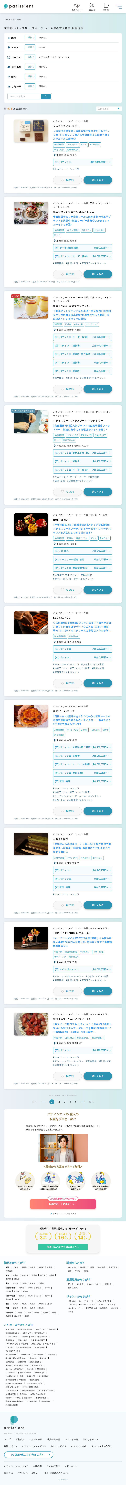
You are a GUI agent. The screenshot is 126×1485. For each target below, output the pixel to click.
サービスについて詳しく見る (64, 1214)
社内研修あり (11, 1376)
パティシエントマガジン (34, 1446)
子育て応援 (10, 1329)
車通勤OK (41, 1369)
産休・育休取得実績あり (14, 1401)
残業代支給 (10, 1362)
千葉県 (34, 1275)
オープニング (41, 1329)
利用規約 (8, 1473)
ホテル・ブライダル (104, 1301)
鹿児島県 (17, 1316)
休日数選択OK (32, 1401)
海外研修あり (40, 1372)
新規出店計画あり (12, 1333)
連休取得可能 (11, 1394)
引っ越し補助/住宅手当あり (16, 1358)
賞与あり (43, 1358)
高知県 (41, 1308)
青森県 (38, 1288)
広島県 (15, 1304)
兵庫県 (24, 1267)
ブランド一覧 (71, 1439)
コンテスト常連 (12, 1337)
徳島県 (32, 1308)
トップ (7, 19)
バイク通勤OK (11, 1372)
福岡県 (20, 1312)
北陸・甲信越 (10, 1296)
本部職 (77, 1271)
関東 (7, 1275)
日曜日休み (28, 1398)
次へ (91, 1102)
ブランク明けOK (12, 1390)
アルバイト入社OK (46, 1390)
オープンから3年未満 (39, 1337)
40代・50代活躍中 (28, 1390)
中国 (7, 1304)
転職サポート (10, 1446)
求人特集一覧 (53, 1439)
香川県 (24, 1308)
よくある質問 (53, 1466)
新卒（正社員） (73, 1288)
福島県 (25, 1291)
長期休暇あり (46, 1401)
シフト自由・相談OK (23, 1347)
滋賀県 (32, 1267)
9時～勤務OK (39, 1354)
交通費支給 (22, 1362)
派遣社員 (108, 1284)
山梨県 (8, 1299)
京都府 (41, 1267)
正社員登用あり (35, 1362)
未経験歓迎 (31, 1376)
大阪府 (15, 1267)
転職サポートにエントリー (63, 1202)
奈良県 (49, 1267)
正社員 (70, 1284)
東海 (7, 1283)
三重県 (41, 1283)
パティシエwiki (78, 1446)
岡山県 (24, 1304)
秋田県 (8, 1291)
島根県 (32, 1304)
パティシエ (72, 1267)
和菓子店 (103, 1308)
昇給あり (33, 1358)
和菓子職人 (113, 1267)
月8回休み (23, 1394)
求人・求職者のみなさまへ (56, 1473)
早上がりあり (50, 1344)
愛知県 (15, 1283)
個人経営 (52, 1329)
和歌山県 (9, 1271)
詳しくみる (98, 180)
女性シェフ (27, 1333)
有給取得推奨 (41, 1398)
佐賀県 (28, 1312)
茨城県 (51, 1275)
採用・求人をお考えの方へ (29, 1454)
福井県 (47, 1296)
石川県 (38, 1296)
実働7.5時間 (23, 1340)
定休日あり (10, 1340)
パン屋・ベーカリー (75, 1308)
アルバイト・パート (94, 1284)
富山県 (30, 1296)
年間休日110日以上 (13, 1398)
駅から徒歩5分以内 (25, 1329)
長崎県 (37, 1312)
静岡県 (24, 1283)
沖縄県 (27, 1316)
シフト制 (9, 1347)
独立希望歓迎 (35, 1380)
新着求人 (20, 1439)
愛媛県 (15, 1308)
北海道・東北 (10, 1288)
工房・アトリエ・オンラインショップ (81, 1304)
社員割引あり (37, 1365)
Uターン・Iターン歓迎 (34, 1383)
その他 (86, 1271)
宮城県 (30, 1288)
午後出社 (24, 1344)
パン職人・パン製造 (87, 1267)
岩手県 (47, 1288)
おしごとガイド (58, 1446)
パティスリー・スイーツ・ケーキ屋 (80, 1301)
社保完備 (51, 1354)
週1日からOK (40, 1347)
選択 (30, 37)
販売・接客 (101, 1267)
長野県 (16, 1299)
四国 (7, 1308)
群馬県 (16, 1279)
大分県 (54, 1312)
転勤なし (30, 1369)
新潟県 (21, 1296)
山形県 (16, 1291)
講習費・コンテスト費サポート (17, 1365)
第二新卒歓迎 (44, 1376)
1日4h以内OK (25, 1354)
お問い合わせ (71, 1466)
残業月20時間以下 (38, 1340)
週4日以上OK (11, 1354)
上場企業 (24, 1337)
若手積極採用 (11, 1380)
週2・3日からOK (12, 1351)
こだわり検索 (35, 1439)
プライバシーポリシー (29, 1473)
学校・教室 (114, 1308)
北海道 (21, 1288)
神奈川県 (25, 1275)
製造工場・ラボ (91, 1308)
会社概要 (37, 1466)
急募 (21, 1376)
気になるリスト (90, 1439)
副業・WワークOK (12, 1387)
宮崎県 (8, 1316)
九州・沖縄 (9, 1312)
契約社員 (80, 1284)
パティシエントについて (16, 1466)
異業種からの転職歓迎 (14, 1383)
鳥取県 (41, 1304)
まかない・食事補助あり (14, 1369)
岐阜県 (32, 1283)
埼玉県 (42, 1275)
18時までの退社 (12, 1344)
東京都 (15, 1275)
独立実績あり (39, 1333)
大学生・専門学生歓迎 (30, 1387)
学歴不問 (22, 1380)
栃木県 (8, 1279)
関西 (7, 1267)
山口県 (49, 1304)
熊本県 (45, 1312)
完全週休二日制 (12, 1405)
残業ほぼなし (37, 1344)
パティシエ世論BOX (101, 1446)
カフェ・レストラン (106, 1304)
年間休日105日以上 (38, 1394)
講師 (70, 1271)
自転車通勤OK (25, 1372)
